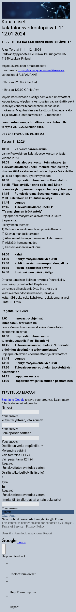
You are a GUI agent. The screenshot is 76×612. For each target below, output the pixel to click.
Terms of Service (12, 526)
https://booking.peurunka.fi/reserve (41, 70)
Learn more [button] (61, 399)
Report (47, 533)
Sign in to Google (13, 399)
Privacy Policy (35, 526)
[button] (38, 512)
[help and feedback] (4, 549)
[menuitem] (42, 568)
